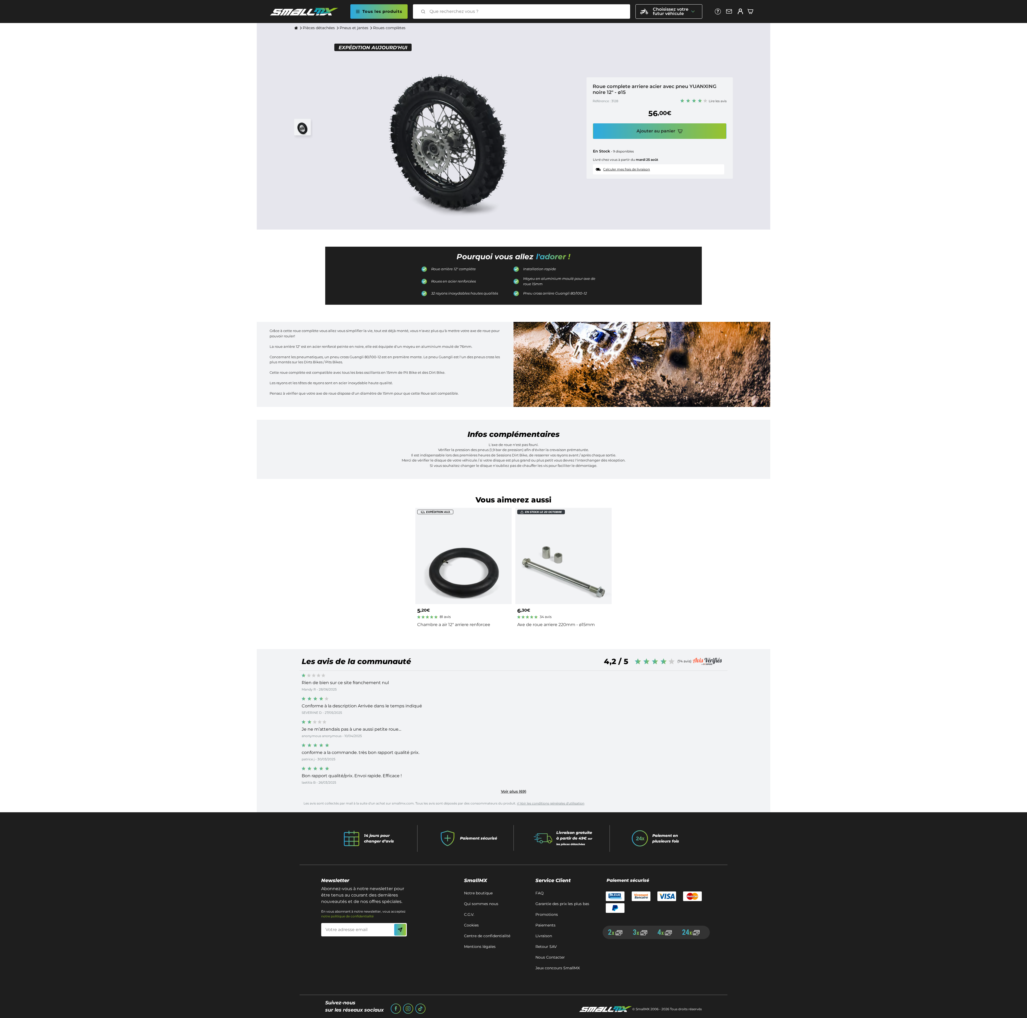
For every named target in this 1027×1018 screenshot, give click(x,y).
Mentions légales (480, 946)
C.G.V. (469, 914)
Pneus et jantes (354, 27)
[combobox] (526, 11)
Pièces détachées (319, 27)
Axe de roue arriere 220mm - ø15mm (556, 624)
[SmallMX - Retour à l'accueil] (307, 11)
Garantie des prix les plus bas (562, 903)
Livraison (543, 935)
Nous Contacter (550, 957)
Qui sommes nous (481, 903)
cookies (471, 925)
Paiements (545, 925)
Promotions (546, 914)
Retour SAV (546, 946)
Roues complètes (389, 27)
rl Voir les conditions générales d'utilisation (550, 803)
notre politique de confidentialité (347, 916)
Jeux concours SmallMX (557, 968)
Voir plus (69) (513, 791)
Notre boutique (478, 893)
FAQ (539, 893)
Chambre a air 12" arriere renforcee (453, 624)
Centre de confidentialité (487, 935)
